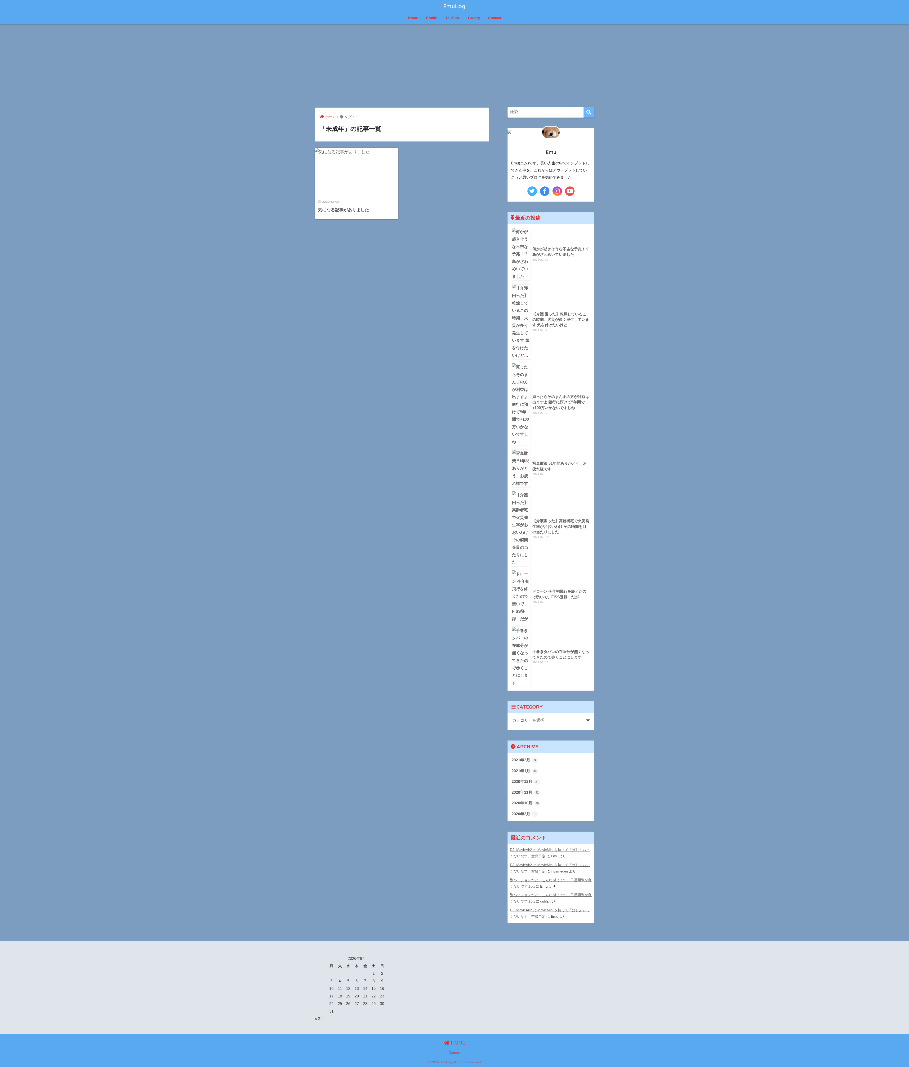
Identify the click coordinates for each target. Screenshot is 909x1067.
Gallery (474, 18)
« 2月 (319, 1018)
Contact (494, 18)
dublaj (544, 901)
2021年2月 (524, 760)
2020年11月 (525, 792)
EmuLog (454, 6)
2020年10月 (525, 803)
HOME (457, 1043)
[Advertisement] (454, 65)
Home (413, 18)
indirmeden (559, 871)
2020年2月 (524, 813)
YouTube (452, 18)
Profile (431, 18)
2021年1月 (524, 770)
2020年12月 (525, 781)
